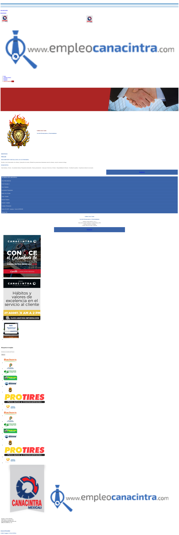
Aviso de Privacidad (5, 530)
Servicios (5, 78)
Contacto (5, 80)
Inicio (4, 76)
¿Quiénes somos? (7, 77)
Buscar (3, 354)
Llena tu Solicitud (8, 81)
